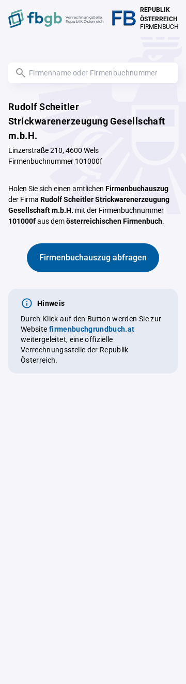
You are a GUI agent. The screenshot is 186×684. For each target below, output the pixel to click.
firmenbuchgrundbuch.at (92, 329)
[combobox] (93, 73)
